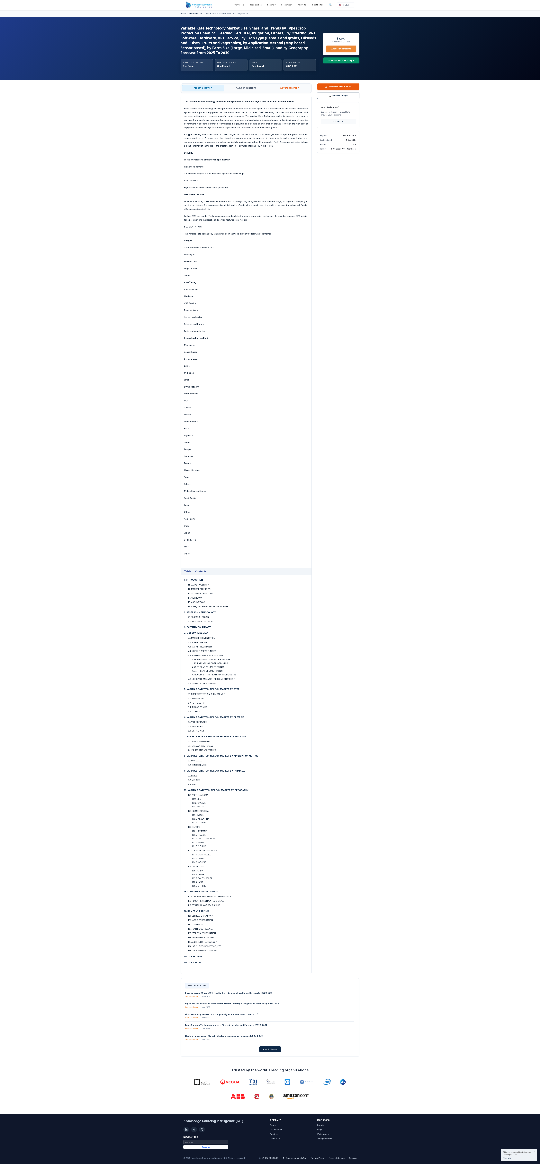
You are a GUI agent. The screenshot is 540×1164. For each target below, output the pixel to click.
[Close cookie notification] (534, 1151)
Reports (320, 1125)
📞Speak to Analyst (338, 95)
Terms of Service (337, 1158)
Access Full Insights (341, 48)
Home (183, 13)
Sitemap (353, 1158)
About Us (302, 5)
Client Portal (317, 5)
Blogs (319, 1129)
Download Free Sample (340, 86)
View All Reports (270, 1049)
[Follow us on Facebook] (194, 1129)
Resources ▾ (286, 5)
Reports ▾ (271, 5)
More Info (507, 1158)
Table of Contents (246, 88)
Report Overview (203, 88)
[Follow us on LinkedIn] (186, 1129)
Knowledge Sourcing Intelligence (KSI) (213, 1121)
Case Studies (255, 5)
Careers (273, 1125)
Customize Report (289, 88)
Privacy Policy (317, 1158)
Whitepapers (323, 1134)
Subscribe (206, 1147)
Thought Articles (324, 1138)
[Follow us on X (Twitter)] (202, 1129)
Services (274, 1134)
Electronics (211, 13)
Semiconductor (195, 13)
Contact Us (338, 121)
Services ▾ (239, 5)
